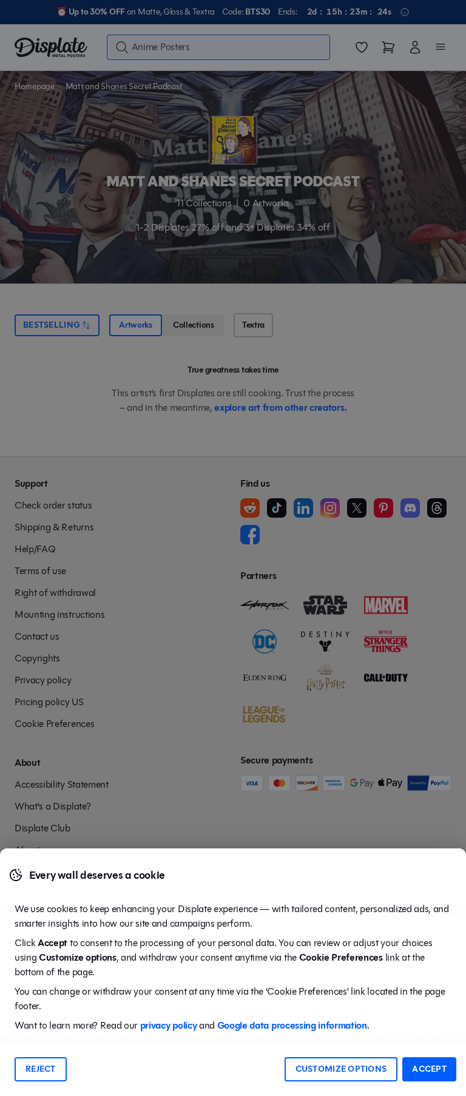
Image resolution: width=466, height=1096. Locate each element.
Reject (40, 1069)
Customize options (341, 1069)
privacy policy (168, 1025)
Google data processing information (292, 1025)
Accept (429, 1069)
